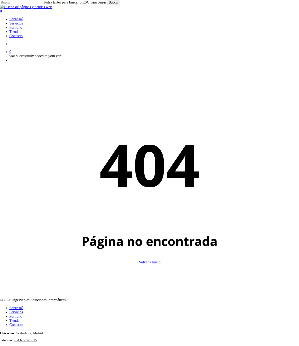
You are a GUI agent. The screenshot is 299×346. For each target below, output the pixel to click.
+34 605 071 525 (25, 340)
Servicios (16, 312)
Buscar (113, 2)
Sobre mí (16, 308)
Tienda (14, 320)
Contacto (16, 325)
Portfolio (15, 316)
